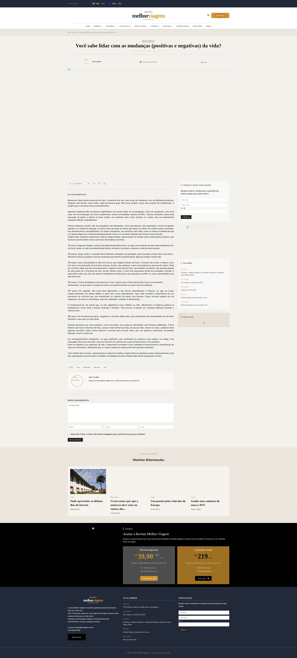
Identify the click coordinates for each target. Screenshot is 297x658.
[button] (208, 15)
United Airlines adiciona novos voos (194, 297)
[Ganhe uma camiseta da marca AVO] (209, 481)
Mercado (183, 294)
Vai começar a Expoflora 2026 (192, 282)
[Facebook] (88, 183)
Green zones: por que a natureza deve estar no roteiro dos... (124, 505)
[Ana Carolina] (88, 61)
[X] (94, 183)
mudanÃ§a (87, 367)
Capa (152, 41)
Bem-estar (75, 32)
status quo (97, 367)
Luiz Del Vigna (115, 513)
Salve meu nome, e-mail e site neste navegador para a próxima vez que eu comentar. (108, 434)
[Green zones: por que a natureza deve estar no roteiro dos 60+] (128, 481)
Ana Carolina (96, 61)
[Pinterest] (99, 183)
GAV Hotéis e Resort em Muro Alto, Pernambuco (141, 607)
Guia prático (185, 279)
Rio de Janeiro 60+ (130, 640)
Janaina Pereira (75, 509)
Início (69, 32)
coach (78, 367)
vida (104, 367)
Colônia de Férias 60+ (189, 290)
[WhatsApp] (104, 183)
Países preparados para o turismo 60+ (194, 305)
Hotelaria (184, 269)
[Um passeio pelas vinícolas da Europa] (169, 481)
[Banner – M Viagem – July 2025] (203, 240)
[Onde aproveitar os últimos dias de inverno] (88, 481)
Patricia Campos (196, 509)
